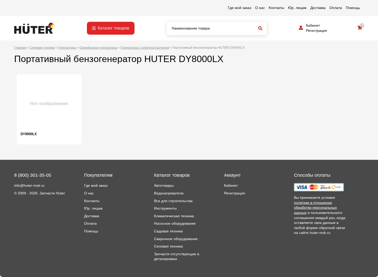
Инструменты (165, 208)
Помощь (353, 8)
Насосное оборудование (175, 223)
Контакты (276, 8)
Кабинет (313, 25)
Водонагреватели (169, 193)
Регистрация (316, 30)
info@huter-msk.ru (29, 185)
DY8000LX (29, 134)
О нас (260, 8)
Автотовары (164, 185)
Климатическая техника (174, 216)
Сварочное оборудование (176, 239)
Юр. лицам (297, 8)
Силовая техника (168, 246)
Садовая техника (168, 231)
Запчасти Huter (52, 193)
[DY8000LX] (49, 103)
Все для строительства (173, 201)
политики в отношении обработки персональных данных (315, 208)
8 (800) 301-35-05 (32, 175)
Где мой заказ (239, 8)
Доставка (318, 8)
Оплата (335, 8)
